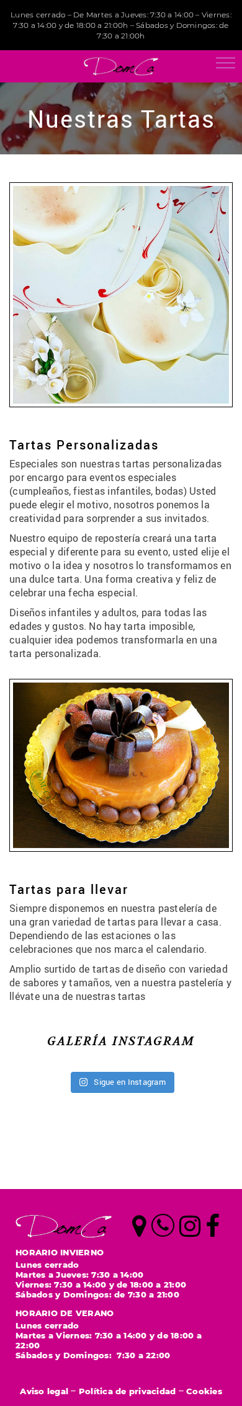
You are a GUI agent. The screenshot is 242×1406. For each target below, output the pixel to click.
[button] (225, 62)
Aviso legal (44, 1391)
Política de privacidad (127, 1391)
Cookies (204, 1391)
